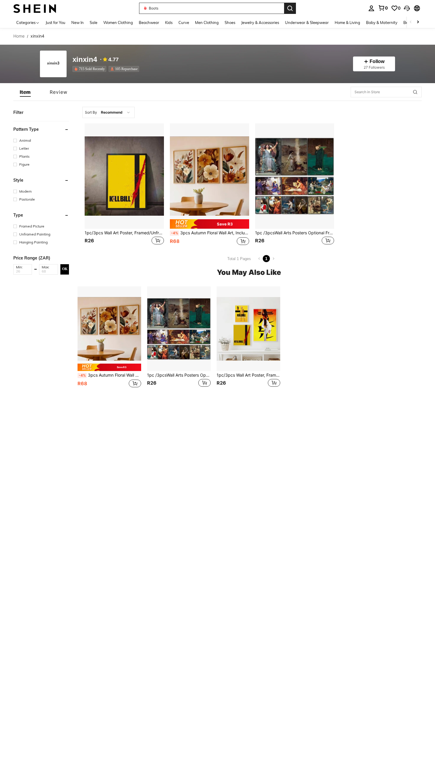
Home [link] (19, 36)
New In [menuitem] (77, 22)
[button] (406, 8)
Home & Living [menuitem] (347, 22)
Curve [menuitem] (183, 22)
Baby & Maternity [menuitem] (381, 22)
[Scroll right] (418, 22)
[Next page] (273, 258)
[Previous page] (259, 258)
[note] (209, 223)
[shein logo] (34, 8)
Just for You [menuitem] (55, 22)
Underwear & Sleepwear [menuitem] (307, 22)
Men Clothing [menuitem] (207, 22)
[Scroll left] (411, 22)
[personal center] (371, 8)
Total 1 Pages (239, 259)
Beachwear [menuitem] (149, 22)
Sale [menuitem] (93, 22)
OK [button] (64, 269)
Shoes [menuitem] (230, 22)
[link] (383, 8)
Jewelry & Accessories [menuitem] (260, 22)
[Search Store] (415, 92)
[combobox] (108, 112)
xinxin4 (84, 59)
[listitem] (90, 69)
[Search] (290, 8)
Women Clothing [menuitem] (118, 22)
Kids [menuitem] (169, 22)
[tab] (25, 92)
